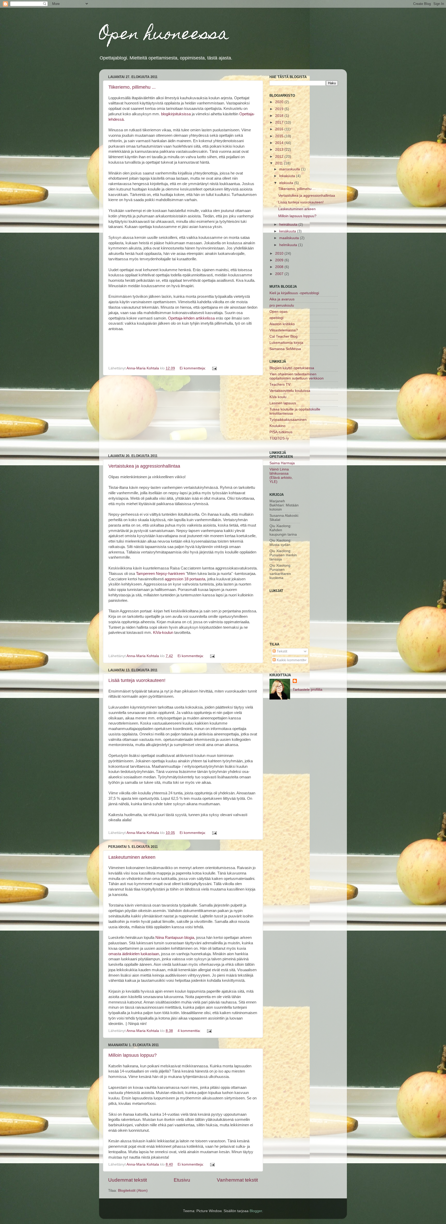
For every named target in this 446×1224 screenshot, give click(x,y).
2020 (279, 102)
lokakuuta (287, 176)
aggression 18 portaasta (185, 579)
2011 (279, 163)
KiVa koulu (277, 397)
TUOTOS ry (279, 438)
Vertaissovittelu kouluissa (289, 391)
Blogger (256, 1211)
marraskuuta (290, 169)
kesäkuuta (288, 231)
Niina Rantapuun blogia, (175, 938)
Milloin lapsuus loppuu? (132, 1055)
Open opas (278, 312)
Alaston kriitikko (282, 324)
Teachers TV (279, 384)
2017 (279, 122)
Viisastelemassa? (283, 330)
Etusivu (182, 1180)
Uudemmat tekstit (127, 1180)
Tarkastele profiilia (307, 689)
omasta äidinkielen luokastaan (133, 954)
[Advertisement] (183, 414)
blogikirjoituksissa (176, 114)
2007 (279, 274)
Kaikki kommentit (290, 660)
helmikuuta (288, 245)
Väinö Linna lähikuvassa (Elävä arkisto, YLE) (281, 475)
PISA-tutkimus (280, 432)
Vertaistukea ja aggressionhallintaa (144, 466)
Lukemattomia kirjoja (286, 343)
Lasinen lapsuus (282, 403)
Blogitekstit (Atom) (133, 1190)
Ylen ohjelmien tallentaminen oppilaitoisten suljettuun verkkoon (296, 376)
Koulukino (277, 426)
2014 (279, 143)
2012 (279, 156)
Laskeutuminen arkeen (131, 857)
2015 (279, 136)
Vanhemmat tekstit (237, 1180)
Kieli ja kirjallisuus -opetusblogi (294, 293)
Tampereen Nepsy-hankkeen (160, 574)
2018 (279, 116)
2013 (279, 149)
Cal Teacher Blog (283, 336)
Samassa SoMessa (285, 349)
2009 (279, 260)
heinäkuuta (288, 224)
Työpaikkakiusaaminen (288, 420)
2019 (279, 109)
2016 (279, 129)
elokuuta (286, 183)
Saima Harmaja (282, 463)
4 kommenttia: (190, 1031)
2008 (279, 267)
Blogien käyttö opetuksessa (291, 368)
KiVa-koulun (163, 632)
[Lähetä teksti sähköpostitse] (214, 368)
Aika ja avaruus (281, 299)
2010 (279, 253)
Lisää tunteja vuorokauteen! (136, 680)
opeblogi (276, 318)
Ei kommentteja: (193, 368)
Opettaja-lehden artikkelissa (191, 318)
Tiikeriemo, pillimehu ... (132, 87)
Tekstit (281, 651)
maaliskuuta (289, 238)
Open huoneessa (164, 35)
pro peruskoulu (281, 305)
